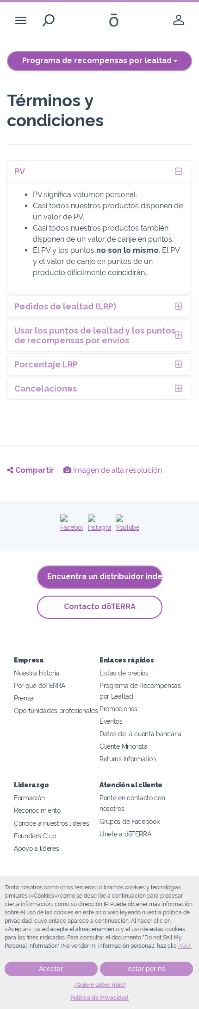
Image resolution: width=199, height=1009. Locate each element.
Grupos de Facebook (129, 821)
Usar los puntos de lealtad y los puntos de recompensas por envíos (94, 335)
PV (19, 171)
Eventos (111, 721)
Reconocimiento (37, 810)
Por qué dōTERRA (39, 685)
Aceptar (51, 968)
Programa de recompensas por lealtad (98, 60)
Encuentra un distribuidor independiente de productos (104, 576)
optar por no (146, 968)
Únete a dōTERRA (125, 834)
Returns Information (128, 759)
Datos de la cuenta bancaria (140, 734)
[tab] (99, 171)
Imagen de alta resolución (116, 470)
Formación (29, 798)
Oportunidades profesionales (56, 710)
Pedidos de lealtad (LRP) (65, 306)
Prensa (24, 698)
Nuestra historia (36, 673)
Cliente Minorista (124, 746)
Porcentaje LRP (46, 364)
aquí (185, 946)
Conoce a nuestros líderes (51, 823)
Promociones (118, 709)
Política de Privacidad (99, 998)
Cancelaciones (45, 388)
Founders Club (35, 836)
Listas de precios (124, 673)
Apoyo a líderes (36, 848)
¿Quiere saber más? (100, 985)
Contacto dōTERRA (100, 606)
